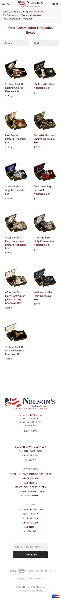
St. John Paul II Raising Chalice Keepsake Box (14, 88)
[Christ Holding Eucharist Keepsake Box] (45, 171)
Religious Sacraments (33, 11)
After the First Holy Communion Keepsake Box (44, 241)
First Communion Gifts (32, 15)
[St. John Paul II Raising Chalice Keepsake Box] (16, 69)
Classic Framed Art (30, 491)
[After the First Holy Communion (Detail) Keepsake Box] (16, 223)
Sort (36, 43)
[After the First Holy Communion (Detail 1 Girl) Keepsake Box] (16, 277)
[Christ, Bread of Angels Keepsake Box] (16, 171)
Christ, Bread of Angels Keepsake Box (15, 190)
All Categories (30, 496)
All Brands (30, 531)
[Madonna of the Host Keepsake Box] (45, 277)
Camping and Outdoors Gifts (30, 474)
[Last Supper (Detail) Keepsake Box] (16, 120)
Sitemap (30, 460)
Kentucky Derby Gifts (30, 487)
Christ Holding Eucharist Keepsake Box (42, 190)
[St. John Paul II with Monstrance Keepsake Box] (16, 332)
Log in (22, 578)
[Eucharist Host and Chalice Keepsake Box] (45, 120)
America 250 (30, 478)
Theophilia (30, 514)
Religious (15, 11)
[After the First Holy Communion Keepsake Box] (45, 223)
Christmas (30, 518)
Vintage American (30, 509)
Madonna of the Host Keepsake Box (43, 296)
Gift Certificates (34, 578)
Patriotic (30, 483)
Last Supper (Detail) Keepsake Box (15, 139)
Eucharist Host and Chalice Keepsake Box (44, 139)
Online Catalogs (30, 451)
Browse (9, 43)
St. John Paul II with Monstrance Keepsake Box (14, 351)
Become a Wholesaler (30, 447)
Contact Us (30, 455)
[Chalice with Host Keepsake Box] (45, 69)
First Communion (10, 15)
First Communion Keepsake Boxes (18, 18)
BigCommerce (36, 590)
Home (5, 11)
